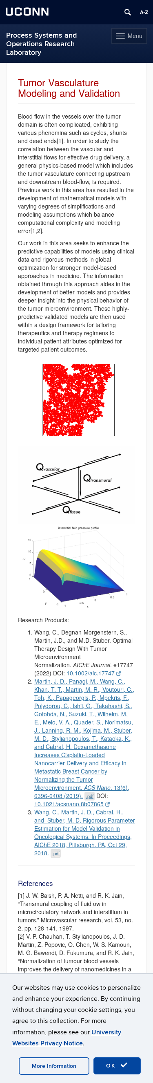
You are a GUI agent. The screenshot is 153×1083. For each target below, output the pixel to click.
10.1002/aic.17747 (91, 673)
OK (112, 1065)
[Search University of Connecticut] (127, 12)
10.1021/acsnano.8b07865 (69, 804)
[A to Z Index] (144, 12)
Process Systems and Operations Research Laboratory (41, 44)
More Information (54, 1066)
